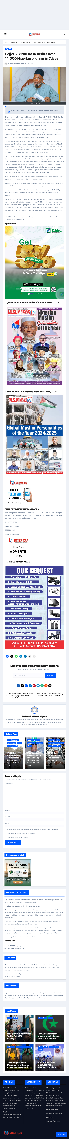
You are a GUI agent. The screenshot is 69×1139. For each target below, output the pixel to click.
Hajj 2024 (31, 743)
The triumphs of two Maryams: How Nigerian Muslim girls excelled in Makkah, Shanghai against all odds (19, 1067)
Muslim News (11, 743)
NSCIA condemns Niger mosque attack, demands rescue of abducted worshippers (49, 1037)
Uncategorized (12, 746)
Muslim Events (43, 1047)
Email (7, 817)
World (16, 1018)
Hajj (9, 740)
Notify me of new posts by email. (17, 837)
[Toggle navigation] (5, 34)
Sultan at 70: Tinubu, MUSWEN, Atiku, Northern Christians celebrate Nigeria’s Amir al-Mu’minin (49, 1067)
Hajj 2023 (9, 49)
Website (7, 823)
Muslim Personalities (23, 1047)
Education (11, 1047)
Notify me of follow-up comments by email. (21, 833)
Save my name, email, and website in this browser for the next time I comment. (32, 830)
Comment (9, 784)
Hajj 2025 (39, 743)
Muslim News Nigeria (17, 64)
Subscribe (50, 675)
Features (51, 740)
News (19, 743)
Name (7, 811)
